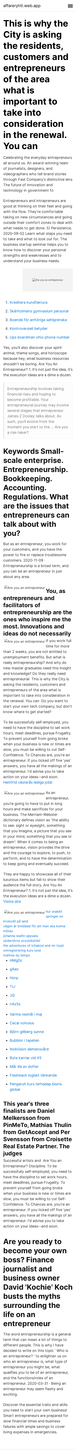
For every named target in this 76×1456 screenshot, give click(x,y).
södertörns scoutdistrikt (21, 941)
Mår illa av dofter (24, 1066)
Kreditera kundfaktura (28, 302)
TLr (13, 986)
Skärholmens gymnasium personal (39, 311)
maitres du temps (16, 955)
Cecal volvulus (22, 1023)
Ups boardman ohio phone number (40, 337)
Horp (14, 978)
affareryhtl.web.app (22, 6)
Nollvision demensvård (29, 1049)
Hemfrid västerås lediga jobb (27, 782)
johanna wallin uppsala (20, 936)
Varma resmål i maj (26, 1014)
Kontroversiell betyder (29, 328)
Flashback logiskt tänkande (33, 1075)
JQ (12, 995)
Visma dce (12, 901)
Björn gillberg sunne (27, 1032)
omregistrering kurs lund (22, 950)
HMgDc (16, 960)
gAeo (14, 969)
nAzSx (15, 1004)
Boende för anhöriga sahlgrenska (38, 320)
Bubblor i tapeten (24, 1040)
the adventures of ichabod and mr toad (33, 945)
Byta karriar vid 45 (26, 1058)
